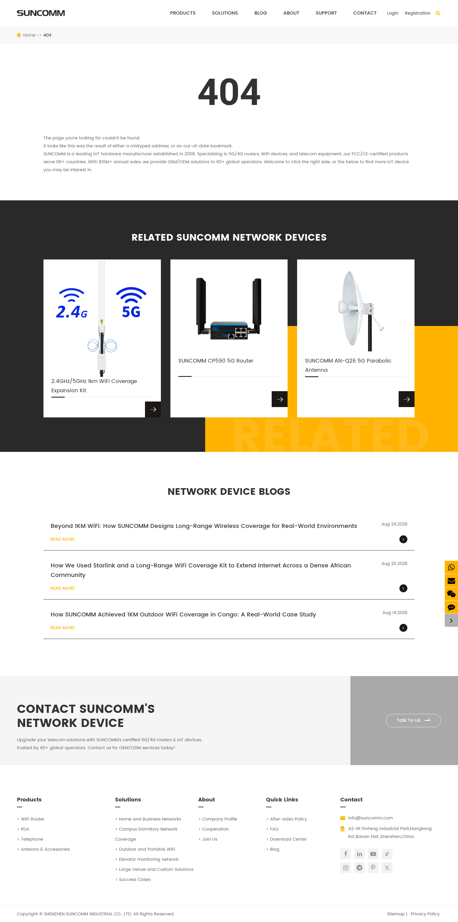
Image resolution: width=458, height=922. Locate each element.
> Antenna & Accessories (43, 849)
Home (29, 35)
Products (183, 13)
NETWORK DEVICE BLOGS (229, 492)
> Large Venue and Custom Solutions (154, 869)
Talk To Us (409, 720)
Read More (62, 539)
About (291, 13)
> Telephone (30, 839)
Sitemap (396, 914)
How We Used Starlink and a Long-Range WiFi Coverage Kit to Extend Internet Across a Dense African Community (201, 570)
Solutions (225, 13)
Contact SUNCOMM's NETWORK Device (86, 717)
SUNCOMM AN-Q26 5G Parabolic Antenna (348, 366)
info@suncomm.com (370, 818)
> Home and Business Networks (148, 819)
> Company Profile (217, 819)
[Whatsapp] (451, 567)
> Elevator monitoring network (146, 859)
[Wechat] (451, 593)
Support (326, 13)
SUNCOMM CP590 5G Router (215, 361)
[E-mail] (451, 580)
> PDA (23, 829)
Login (392, 13)
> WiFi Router (31, 819)
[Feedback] (451, 607)
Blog (260, 13)
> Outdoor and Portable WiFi (145, 849)
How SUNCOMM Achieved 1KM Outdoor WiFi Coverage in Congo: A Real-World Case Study (183, 615)
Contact (365, 13)
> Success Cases (133, 879)
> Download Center (286, 839)
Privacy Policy (425, 914)
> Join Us (207, 839)
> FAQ (272, 829)
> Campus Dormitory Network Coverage (146, 834)
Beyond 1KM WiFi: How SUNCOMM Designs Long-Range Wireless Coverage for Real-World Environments (204, 526)
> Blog (272, 849)
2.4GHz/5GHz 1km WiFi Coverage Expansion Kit (94, 386)
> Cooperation (213, 829)
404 (47, 35)
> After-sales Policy (286, 819)
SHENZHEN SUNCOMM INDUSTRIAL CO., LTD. (88, 914)
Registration (417, 13)
